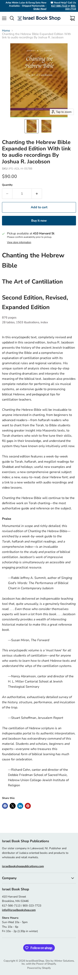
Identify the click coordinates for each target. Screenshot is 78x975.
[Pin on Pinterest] (28, 806)
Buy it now (39, 220)
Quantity (7, 184)
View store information (19, 242)
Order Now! (39, 8)
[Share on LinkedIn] (20, 806)
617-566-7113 (59, 5)
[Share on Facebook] (5, 806)
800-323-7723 (70, 7)
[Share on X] (13, 806)
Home (6, 30)
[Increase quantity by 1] (37, 193)
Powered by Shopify (39, 968)
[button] (31, 126)
